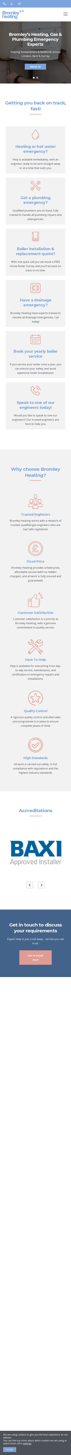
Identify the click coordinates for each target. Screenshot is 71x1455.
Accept (9, 1449)
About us (35, 66)
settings (27, 1443)
